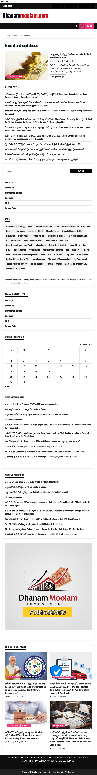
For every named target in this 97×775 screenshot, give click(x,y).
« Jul (7, 386)
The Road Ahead (80, 259)
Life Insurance (20, 249)
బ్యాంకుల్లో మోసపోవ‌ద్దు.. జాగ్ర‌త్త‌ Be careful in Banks (25, 409)
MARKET (35, 757)
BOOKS (54, 761)
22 (85, 371)
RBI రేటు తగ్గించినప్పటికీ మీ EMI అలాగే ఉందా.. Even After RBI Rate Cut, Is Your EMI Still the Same (44, 451)
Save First (76, 249)
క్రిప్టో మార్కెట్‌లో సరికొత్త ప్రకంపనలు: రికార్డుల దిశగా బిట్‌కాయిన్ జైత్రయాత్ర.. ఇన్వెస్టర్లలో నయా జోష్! (43, 143)
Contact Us (9, 187)
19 (48, 371)
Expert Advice (23, 235)
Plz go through (59, 77)
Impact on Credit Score (33, 240)
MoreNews (57, 772)
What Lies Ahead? (54, 263)
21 (73, 371)
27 (61, 377)
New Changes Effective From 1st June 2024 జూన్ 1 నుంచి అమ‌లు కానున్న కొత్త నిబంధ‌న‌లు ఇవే (42, 441)
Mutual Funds (34, 249)
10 (24, 366)
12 (48, 366)
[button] (5, 25)
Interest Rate (74, 245)
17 (24, 371)
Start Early (58, 254)
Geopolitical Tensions (56, 235)
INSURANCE (70, 677)
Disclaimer (9, 197)
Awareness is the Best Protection (76, 226)
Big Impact (20, 231)
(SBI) (30, 226)
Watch (90, 25)
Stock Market (82, 254)
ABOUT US (9, 182)
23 (11, 377)
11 (36, 366)
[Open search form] (76, 26)
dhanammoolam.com (13, 192)
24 (24, 377)
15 (85, 366)
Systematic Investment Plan (17, 259)
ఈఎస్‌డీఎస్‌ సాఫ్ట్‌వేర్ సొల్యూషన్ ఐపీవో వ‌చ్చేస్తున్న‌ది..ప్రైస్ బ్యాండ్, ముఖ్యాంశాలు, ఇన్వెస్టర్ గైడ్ (41, 159)
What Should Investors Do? (76, 263)
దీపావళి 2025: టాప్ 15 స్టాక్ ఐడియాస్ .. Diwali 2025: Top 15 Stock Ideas (33, 446)
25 (36, 377)
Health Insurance (13, 240)
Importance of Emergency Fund (19, 245)
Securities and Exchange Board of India (29, 254)
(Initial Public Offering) (15, 226)
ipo (84, 245)
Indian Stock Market (57, 245)
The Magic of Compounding (59, 259)
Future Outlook (39, 235)
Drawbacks (10, 235)
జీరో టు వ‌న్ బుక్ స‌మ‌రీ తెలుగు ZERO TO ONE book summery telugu (32, 404)
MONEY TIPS (27, 761)
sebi (8, 254)
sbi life (86, 249)
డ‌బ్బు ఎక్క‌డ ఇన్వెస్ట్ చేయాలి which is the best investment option (26, 65)
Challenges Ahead (35, 231)
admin (53, 61)
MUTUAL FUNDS (67, 757)
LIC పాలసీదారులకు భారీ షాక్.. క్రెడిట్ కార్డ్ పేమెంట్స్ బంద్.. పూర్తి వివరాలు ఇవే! (35, 154)
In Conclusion (40, 245)
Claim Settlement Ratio (72, 231)
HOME (7, 202)
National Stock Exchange (53, 249)
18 (36, 371)
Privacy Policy (10, 208)
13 (61, 366)
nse (67, 249)
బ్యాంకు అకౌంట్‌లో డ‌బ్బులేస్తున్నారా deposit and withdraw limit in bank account (36, 414)
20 (61, 371)
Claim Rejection (52, 231)
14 (73, 366)
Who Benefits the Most (15, 268)
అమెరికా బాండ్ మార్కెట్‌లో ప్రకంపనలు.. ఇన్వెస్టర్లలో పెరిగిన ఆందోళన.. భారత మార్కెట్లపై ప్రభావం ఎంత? (44, 149)
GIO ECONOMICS (27, 677)
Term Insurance (39, 259)
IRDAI (8, 249)
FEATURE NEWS (13, 677)
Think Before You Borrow (16, 263)
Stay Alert (70, 254)
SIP (49, 254)
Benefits (9, 231)
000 (57, 226)
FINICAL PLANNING (15, 76)
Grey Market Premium (78, 235)
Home (10, 757)
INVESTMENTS (42, 761)
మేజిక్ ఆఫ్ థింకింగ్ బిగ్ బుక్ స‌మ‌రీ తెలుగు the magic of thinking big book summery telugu (41, 456)
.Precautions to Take (43, 226)
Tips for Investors (37, 263)
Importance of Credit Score (57, 240)
